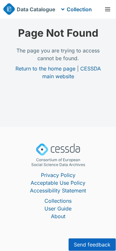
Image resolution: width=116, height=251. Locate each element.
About (58, 216)
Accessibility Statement (58, 190)
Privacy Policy (58, 175)
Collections (58, 201)
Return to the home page (45, 68)
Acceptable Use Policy (58, 183)
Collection (79, 9)
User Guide (58, 208)
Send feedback (92, 244)
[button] (107, 9)
